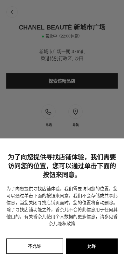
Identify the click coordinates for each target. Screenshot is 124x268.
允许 (91, 246)
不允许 (34, 246)
